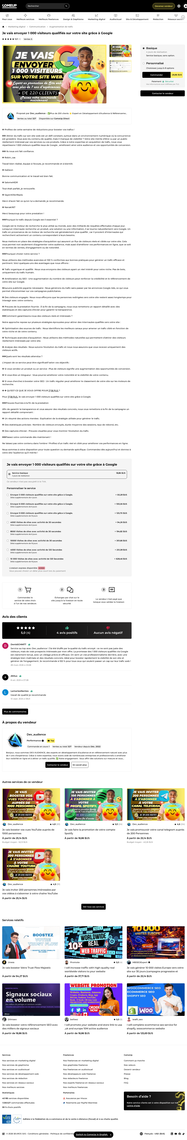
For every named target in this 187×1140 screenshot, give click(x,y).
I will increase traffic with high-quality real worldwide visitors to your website (90, 969)
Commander (156, 75)
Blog (126, 1078)
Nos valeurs (129, 1065)
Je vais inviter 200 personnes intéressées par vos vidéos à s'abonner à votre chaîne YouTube (30, 891)
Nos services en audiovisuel (16, 1069)
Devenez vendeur (164, 6)
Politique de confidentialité (63, 1133)
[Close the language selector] (110, 1134)
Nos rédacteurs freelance (75, 1078)
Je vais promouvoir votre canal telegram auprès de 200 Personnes (155, 831)
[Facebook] (179, 1133)
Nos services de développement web (20, 1074)
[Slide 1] (120, 66)
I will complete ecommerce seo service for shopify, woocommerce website (152, 1026)
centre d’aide (133, 1105)
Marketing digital (16, 26)
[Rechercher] (66, 6)
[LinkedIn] (172, 1133)
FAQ (126, 1082)
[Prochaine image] (57, 804)
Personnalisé (155, 63)
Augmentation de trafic (61, 26)
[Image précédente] (5, 804)
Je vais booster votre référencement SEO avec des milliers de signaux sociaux (30, 1026)
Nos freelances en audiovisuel (78, 1069)
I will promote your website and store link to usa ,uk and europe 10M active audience (93, 1026)
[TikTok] (183, 1133)
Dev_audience (38, 113)
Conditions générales (38, 1133)
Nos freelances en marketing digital (81, 1060)
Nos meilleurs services (13, 1087)
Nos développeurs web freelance (79, 1074)
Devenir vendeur (132, 1069)
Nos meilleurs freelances (75, 1087)
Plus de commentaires (15, 711)
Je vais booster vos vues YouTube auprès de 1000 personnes (28, 831)
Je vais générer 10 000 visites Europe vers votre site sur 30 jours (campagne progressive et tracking (155, 971)
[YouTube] (176, 1133)
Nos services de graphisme (15, 1065)
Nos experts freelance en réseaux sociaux (83, 1082)
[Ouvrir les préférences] (179, 6)
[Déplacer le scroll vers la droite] (183, 17)
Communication (37, 26)
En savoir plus (80, 765)
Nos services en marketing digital (18, 1060)
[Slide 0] (120, 51)
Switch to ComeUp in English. (92, 1134)
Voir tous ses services (93, 907)
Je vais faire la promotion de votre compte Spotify (90, 831)
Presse (127, 1074)
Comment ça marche (134, 1060)
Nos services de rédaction (14, 1078)
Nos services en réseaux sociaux (18, 1082)
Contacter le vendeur (162, 93)
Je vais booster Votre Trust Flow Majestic (26, 967)
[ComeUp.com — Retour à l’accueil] (9, 6)
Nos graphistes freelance (75, 1065)
